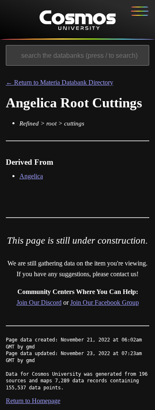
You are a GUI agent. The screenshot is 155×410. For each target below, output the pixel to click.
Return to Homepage (33, 401)
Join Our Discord (39, 302)
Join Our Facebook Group (104, 302)
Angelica (31, 176)
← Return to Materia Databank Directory (59, 82)
